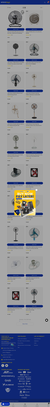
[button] (46, 320)
